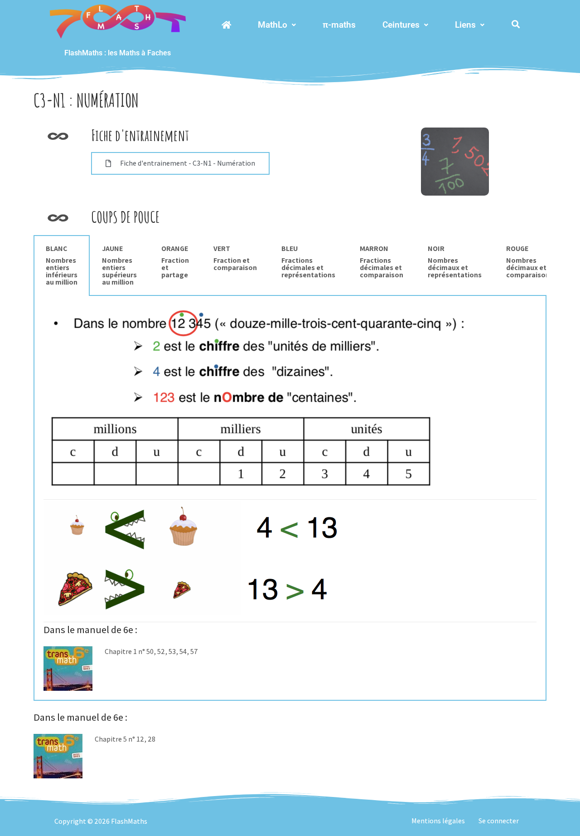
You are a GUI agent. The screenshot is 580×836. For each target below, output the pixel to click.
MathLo (272, 25)
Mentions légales (438, 821)
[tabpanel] (290, 498)
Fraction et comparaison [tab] (235, 258)
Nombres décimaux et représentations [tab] (455, 262)
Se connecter (498, 821)
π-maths (339, 25)
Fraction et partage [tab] (175, 262)
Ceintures (401, 25)
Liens (465, 25)
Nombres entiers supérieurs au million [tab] (119, 265)
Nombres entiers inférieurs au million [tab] (61, 265)
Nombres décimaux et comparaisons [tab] (529, 262)
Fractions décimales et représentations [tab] (308, 262)
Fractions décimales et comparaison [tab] (381, 262)
